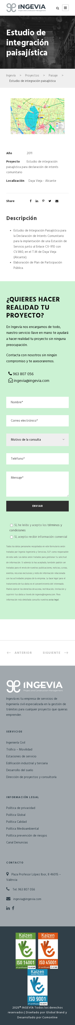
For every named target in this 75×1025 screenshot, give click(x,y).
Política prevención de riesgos (26, 835)
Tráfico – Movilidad (19, 749)
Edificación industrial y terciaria (27, 763)
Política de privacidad (20, 808)
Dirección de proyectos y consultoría (31, 777)
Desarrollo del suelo (19, 770)
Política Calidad (16, 821)
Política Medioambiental (22, 828)
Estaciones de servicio (21, 756)
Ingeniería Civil (15, 742)
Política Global (15, 815)
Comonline (50, 1017)
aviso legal (54, 600)
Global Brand (55, 1012)
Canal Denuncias (17, 842)
